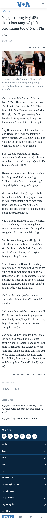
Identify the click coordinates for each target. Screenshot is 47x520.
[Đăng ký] (34, 436)
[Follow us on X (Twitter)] (10, 436)
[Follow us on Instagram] (22, 436)
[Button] (34, 48)
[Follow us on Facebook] (4, 436)
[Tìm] (41, 516)
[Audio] (30, 516)
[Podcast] (28, 436)
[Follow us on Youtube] (16, 436)
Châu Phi (6, 11)
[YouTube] (20, 516)
